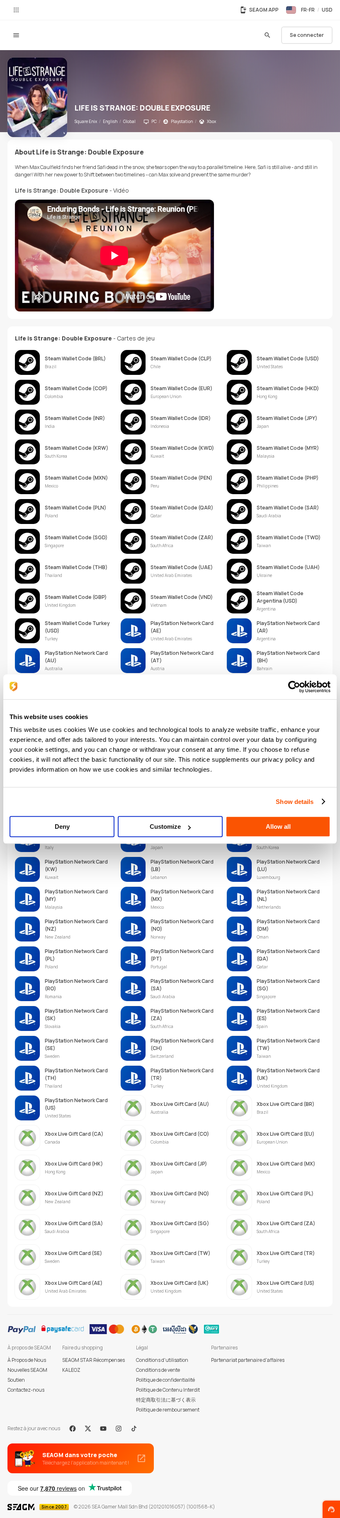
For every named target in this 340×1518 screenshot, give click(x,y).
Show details (294, 801)
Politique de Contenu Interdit (168, 1389)
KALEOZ (71, 1369)
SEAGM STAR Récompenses (93, 1360)
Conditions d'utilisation (162, 1360)
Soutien (16, 1379)
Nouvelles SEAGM (27, 1369)
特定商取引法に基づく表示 (166, 1399)
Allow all (278, 826)
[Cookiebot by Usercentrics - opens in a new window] (294, 687)
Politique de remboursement (167, 1409)
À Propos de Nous (26, 1360)
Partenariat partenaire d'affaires (247, 1360)
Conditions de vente (158, 1369)
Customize (165, 826)
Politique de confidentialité (165, 1379)
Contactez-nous (25, 1389)
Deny (62, 826)
